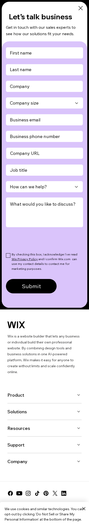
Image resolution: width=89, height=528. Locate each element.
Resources (18, 428)
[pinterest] (46, 493)
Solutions (17, 412)
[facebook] (10, 493)
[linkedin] (64, 493)
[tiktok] (37, 493)
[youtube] (19, 493)
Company (17, 461)
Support (15, 445)
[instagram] (28, 493)
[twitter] (55, 493)
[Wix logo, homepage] (16, 324)
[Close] (80, 8)
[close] (84, 508)
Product (15, 395)
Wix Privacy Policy (25, 259)
